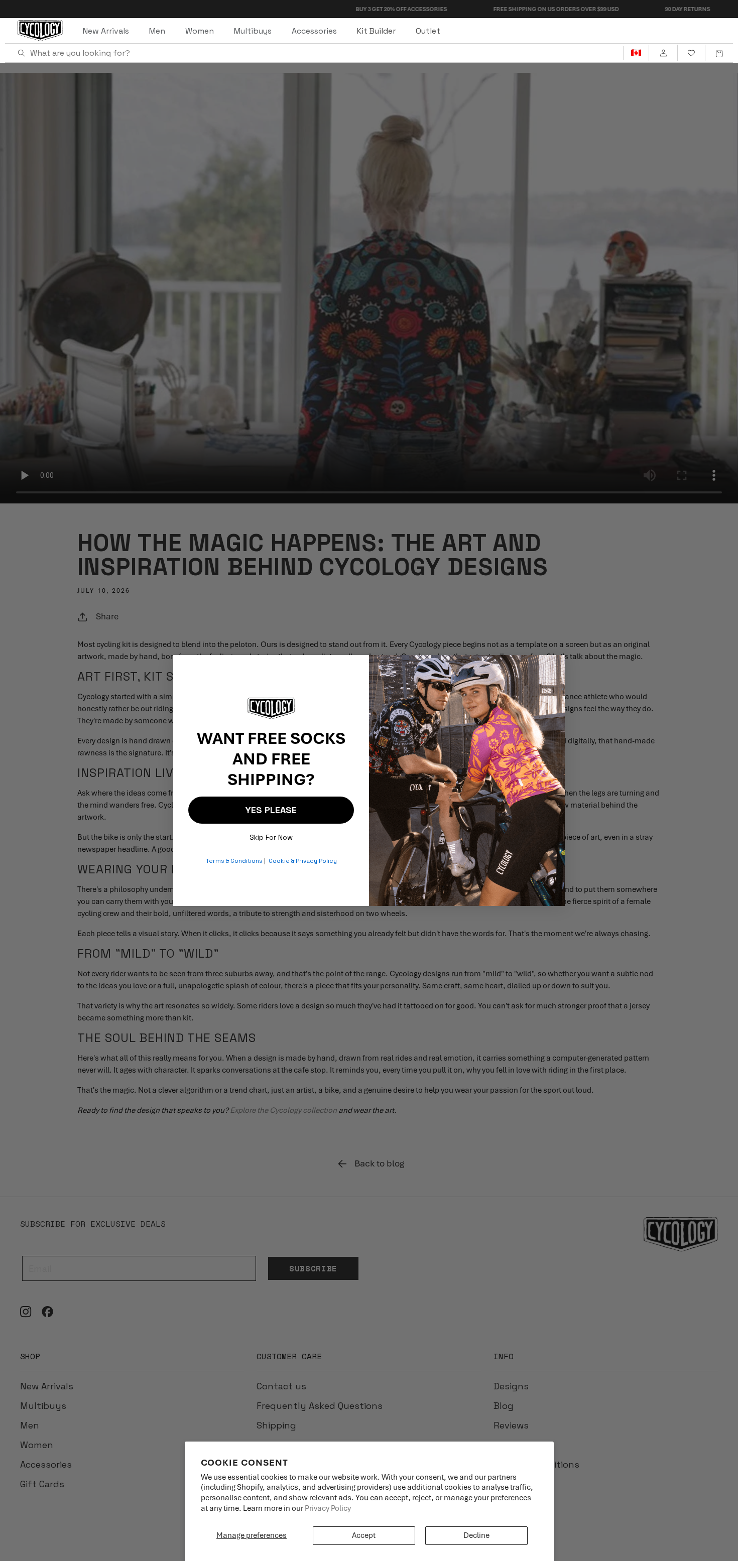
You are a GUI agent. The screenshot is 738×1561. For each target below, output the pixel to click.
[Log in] (663, 53)
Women (199, 31)
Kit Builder (376, 31)
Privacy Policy (328, 1508)
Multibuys (253, 31)
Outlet (428, 31)
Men (157, 31)
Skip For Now (271, 835)
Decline (476, 1535)
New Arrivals (106, 31)
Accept (364, 1535)
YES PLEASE (271, 810)
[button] (719, 53)
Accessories (314, 31)
